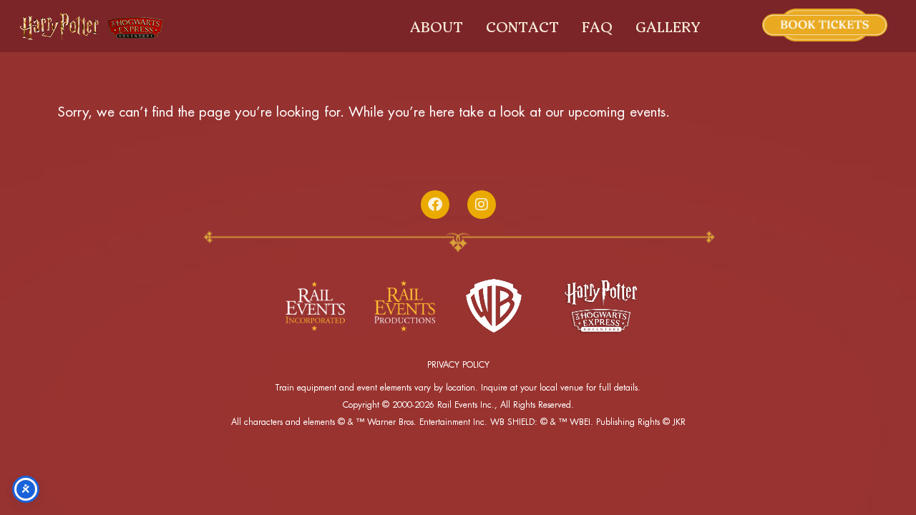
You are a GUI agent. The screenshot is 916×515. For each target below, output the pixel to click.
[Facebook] (435, 204)
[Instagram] (481, 204)
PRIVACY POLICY (458, 364)
